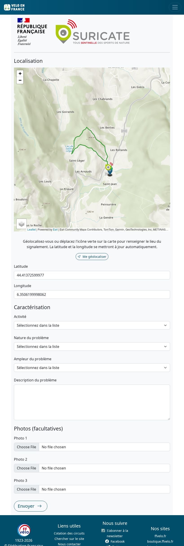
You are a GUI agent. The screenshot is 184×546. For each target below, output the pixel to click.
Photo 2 (20, 459)
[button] (110, 172)
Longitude (22, 285)
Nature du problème (31, 337)
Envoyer (26, 506)
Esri (55, 229)
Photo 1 (20, 438)
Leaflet (31, 229)
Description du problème (35, 380)
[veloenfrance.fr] (14, 7)
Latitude (21, 266)
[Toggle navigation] (175, 7)
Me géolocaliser (94, 256)
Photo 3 (20, 480)
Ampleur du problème (32, 358)
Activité (20, 316)
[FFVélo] (24, 530)
